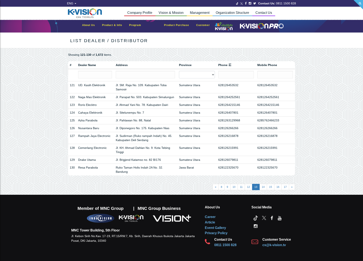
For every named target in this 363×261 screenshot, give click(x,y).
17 (285, 187)
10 (234, 187)
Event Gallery (215, 228)
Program (137, 25)
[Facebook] (246, 3)
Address (122, 65)
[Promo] (155, 26)
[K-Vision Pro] (260, 26)
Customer (205, 25)
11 (241, 187)
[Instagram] (250, 3)
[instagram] (255, 226)
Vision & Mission (171, 12)
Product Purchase (178, 25)
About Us (90, 25)
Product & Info (114, 25)
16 (277, 187)
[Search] (358, 4)
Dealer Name (87, 65)
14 (263, 187)
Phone (223, 65)
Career (210, 217)
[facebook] (271, 218)
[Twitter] (237, 3)
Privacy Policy (216, 233)
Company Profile (139, 12)
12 (248, 187)
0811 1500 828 (225, 245)
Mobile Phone (267, 65)
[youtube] (279, 218)
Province (185, 65)
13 (255, 187)
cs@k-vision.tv (274, 245)
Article (210, 222)
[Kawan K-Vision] (225, 26)
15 (270, 187)
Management (199, 12)
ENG (70, 3)
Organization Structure (232, 12)
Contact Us (263, 12)
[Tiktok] (255, 218)
